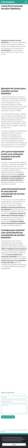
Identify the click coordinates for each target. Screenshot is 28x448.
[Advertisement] (14, 25)
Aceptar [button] (14, 444)
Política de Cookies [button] (17, 440)
